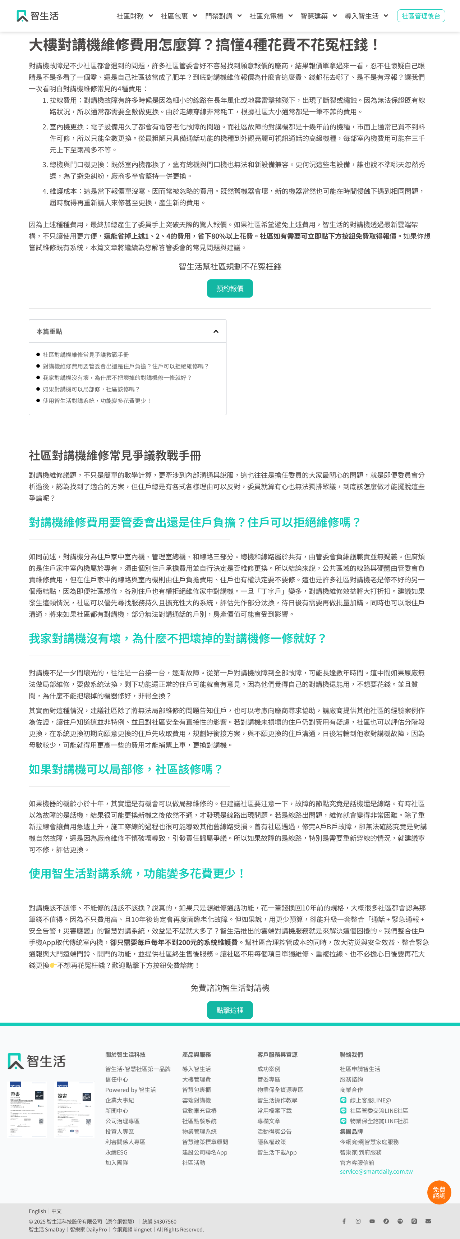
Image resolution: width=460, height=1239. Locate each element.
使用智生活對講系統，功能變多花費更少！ (97, 400)
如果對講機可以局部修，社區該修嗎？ (92, 389)
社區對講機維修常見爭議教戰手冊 (86, 354)
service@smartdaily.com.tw (376, 1171)
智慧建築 (314, 16)
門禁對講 (219, 16)
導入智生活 (362, 16)
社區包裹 (174, 16)
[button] (216, 331)
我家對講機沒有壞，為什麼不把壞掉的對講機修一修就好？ (117, 377)
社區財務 (130, 16)
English (37, 1211)
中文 (56, 1211)
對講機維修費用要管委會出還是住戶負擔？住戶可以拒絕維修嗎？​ (126, 366)
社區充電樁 (266, 16)
